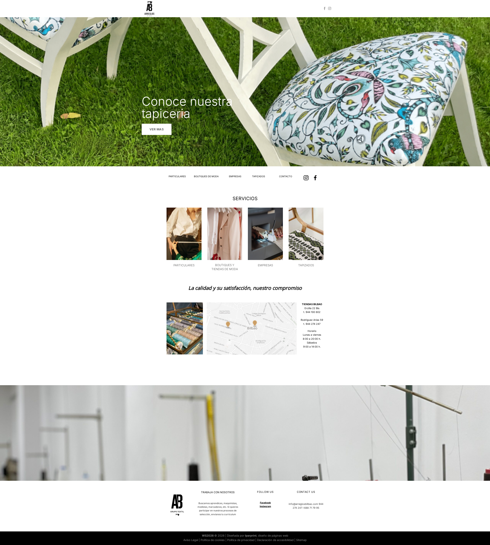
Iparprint (250, 535)
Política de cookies (213, 540)
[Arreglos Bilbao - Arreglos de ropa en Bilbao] (164, 8)
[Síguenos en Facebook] (324, 8)
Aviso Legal (190, 540)
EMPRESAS (235, 176)
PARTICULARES (177, 176)
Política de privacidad (241, 540)
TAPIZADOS (258, 176)
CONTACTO (285, 176)
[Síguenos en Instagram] (329, 8)
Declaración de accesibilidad (275, 540)
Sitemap (301, 540)
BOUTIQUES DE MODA (206, 176)
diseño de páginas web (273, 535)
